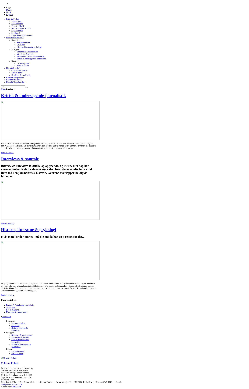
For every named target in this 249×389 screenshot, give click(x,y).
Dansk (9, 10)
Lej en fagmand (12, 310)
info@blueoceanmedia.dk (11, 384)
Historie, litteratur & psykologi (28, 229)
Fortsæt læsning (7, 152)
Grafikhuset (16, 387)
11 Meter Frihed (9, 363)
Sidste (8, 316)
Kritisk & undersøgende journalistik (33, 95)
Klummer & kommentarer (16, 312)
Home (3, 89)
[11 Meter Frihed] (8, 358)
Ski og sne (10, 307)
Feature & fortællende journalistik (20, 305)
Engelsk (9, 14)
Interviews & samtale (20, 158)
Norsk (8, 12)
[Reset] (27, 87)
